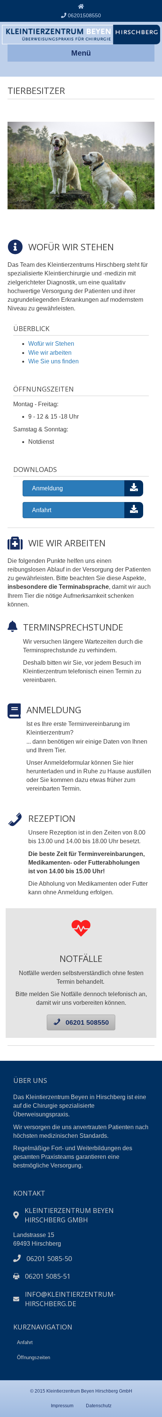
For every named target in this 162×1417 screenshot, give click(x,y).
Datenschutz (99, 1405)
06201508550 (83, 15)
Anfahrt (25, 1342)
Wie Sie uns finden (53, 361)
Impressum (62, 1405)
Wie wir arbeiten (50, 352)
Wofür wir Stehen (51, 343)
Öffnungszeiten (33, 1357)
